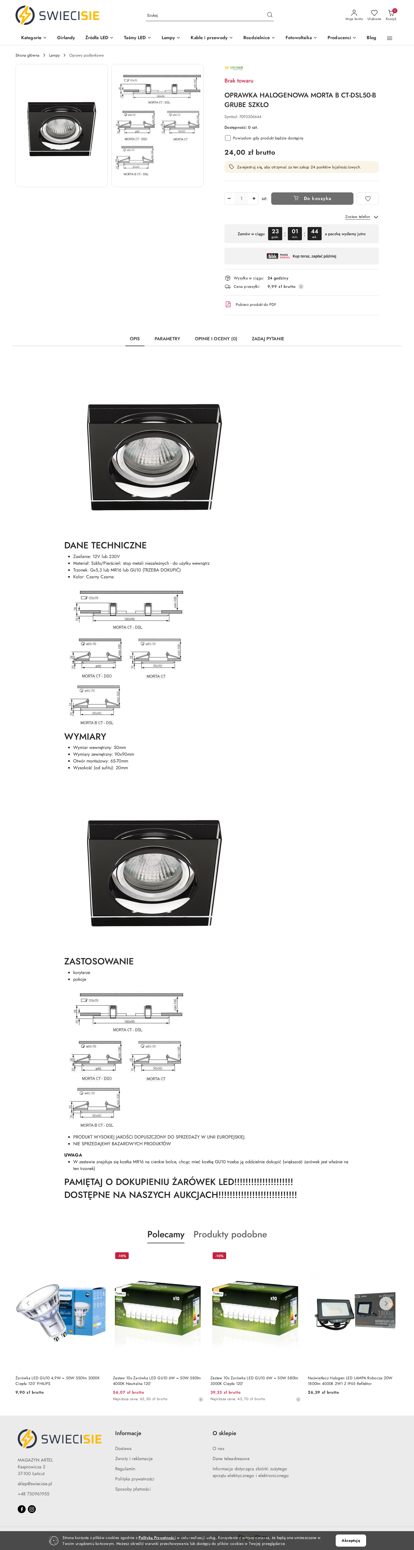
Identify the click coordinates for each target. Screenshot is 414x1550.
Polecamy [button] (165, 1234)
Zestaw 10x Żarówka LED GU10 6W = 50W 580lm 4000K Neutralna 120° (157, 1380)
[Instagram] (32, 1509)
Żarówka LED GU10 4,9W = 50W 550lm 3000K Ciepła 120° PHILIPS (57, 1380)
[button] (34, 38)
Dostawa (123, 1448)
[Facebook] (22, 1509)
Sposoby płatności (133, 1489)
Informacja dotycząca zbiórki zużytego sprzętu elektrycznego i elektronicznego (251, 1472)
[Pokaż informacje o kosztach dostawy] (301, 286)
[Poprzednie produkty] (28, 1303)
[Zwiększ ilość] (254, 198)
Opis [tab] (135, 338)
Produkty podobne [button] (230, 1234)
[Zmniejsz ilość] (229, 198)
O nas (218, 1448)
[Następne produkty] (386, 1303)
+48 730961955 (33, 1494)
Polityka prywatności (134, 1479)
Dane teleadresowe (231, 1458)
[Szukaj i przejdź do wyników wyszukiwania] (270, 15)
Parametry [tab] (167, 338)
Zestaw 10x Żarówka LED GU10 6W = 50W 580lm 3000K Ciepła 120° (254, 1380)
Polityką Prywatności (157, 1537)
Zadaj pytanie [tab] (268, 338)
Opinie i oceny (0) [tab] (216, 338)
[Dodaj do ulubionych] (368, 198)
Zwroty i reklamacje (134, 1458)
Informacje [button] (128, 1433)
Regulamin (125, 1469)
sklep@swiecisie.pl (35, 1483)
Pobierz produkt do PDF (256, 304)
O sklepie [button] (224, 1433)
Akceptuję (351, 1540)
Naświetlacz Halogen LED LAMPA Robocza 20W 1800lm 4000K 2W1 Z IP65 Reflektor (350, 1380)
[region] (301, 233)
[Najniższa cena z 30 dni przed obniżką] (201, 1399)
